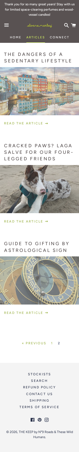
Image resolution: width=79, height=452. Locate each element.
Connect (59, 37)
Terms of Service (39, 407)
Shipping (39, 400)
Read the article (24, 123)
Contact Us (39, 394)
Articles (35, 37)
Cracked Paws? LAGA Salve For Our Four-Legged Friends (39, 152)
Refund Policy (39, 387)
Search (39, 381)
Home (15, 37)
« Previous (34, 343)
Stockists (39, 374)
